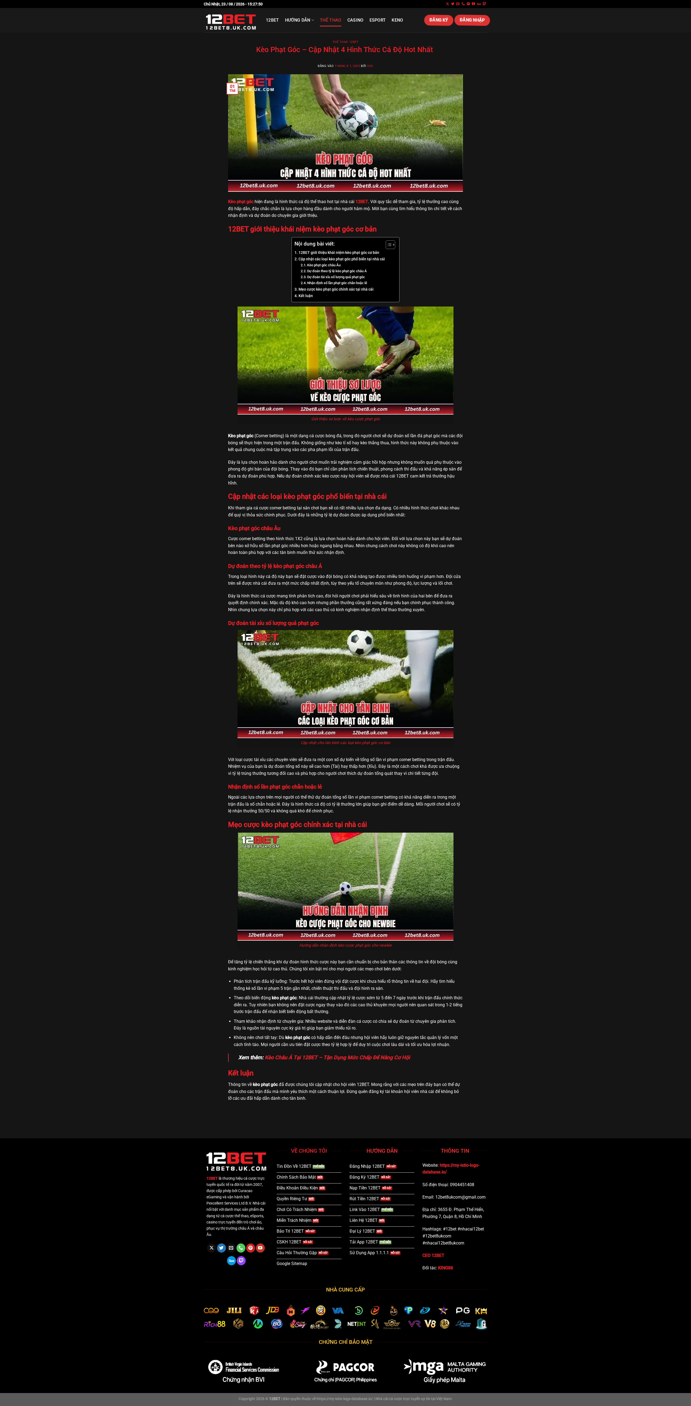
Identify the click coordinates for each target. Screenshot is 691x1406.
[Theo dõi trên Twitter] (452, 4)
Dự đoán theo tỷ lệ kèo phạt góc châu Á (337, 271)
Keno (397, 20)
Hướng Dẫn (297, 20)
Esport (378, 20)
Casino (355, 20)
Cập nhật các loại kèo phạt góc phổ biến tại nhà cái (342, 259)
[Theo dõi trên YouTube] (473, 4)
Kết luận (306, 296)
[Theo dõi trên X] (447, 4)
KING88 (445, 1267)
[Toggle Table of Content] (388, 244)
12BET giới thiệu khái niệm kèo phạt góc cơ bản (339, 252)
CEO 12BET (433, 1255)
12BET (272, 20)
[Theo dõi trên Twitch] (484, 4)
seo (370, 66)
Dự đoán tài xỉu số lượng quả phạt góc (336, 277)
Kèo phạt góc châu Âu (324, 265)
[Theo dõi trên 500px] (479, 4)
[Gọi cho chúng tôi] (463, 4)
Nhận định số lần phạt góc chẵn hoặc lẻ (337, 283)
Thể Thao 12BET (346, 42)
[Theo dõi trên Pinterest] (468, 4)
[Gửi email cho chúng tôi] (457, 4)
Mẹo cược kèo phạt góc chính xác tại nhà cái (336, 289)
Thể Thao (330, 20)
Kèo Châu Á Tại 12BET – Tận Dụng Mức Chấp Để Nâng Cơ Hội (337, 1057)
